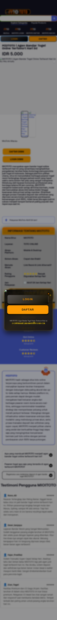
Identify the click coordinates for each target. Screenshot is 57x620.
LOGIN (28, 299)
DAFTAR (28, 309)
